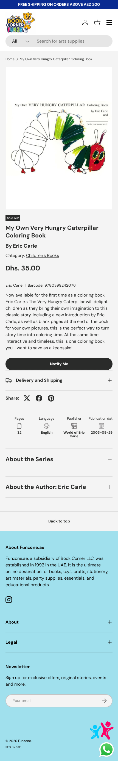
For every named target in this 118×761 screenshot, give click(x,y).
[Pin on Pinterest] (51, 398)
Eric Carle (25, 245)
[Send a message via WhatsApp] (106, 749)
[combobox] (59, 41)
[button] (97, 22)
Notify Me (59, 363)
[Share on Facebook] (39, 398)
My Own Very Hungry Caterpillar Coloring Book (56, 59)
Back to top (59, 521)
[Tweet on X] (27, 398)
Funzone (24, 741)
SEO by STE (13, 747)
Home (10, 59)
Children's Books (42, 255)
